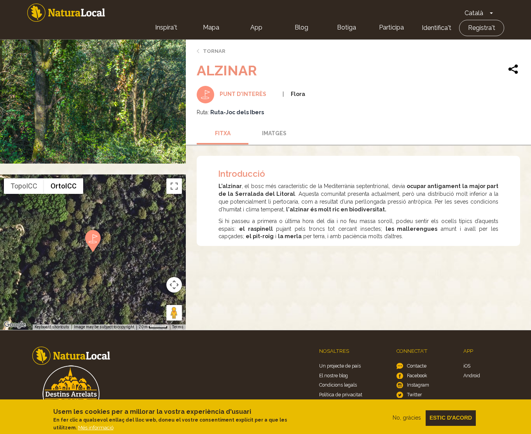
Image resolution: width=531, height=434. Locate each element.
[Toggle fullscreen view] (174, 186)
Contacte (416, 366)
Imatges (274, 133)
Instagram (418, 385)
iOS (466, 366)
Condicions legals (338, 385)
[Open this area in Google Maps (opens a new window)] (15, 325)
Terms (177, 327)
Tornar (214, 51)
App (256, 27)
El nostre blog (333, 375)
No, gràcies (407, 418)
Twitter (414, 394)
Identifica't (436, 27)
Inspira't (166, 27)
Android (471, 375)
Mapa (211, 27)
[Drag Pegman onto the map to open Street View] (174, 313)
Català (474, 13)
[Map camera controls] (174, 285)
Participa (391, 27)
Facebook (417, 375)
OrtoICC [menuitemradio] (64, 186)
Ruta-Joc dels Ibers (237, 112)
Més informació (96, 428)
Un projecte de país (340, 366)
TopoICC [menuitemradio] (23, 186)
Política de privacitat (340, 394)
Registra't (481, 27)
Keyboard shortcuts (52, 327)
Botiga (346, 27)
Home (66, 12)
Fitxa (223, 133)
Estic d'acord (451, 418)
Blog (301, 27)
